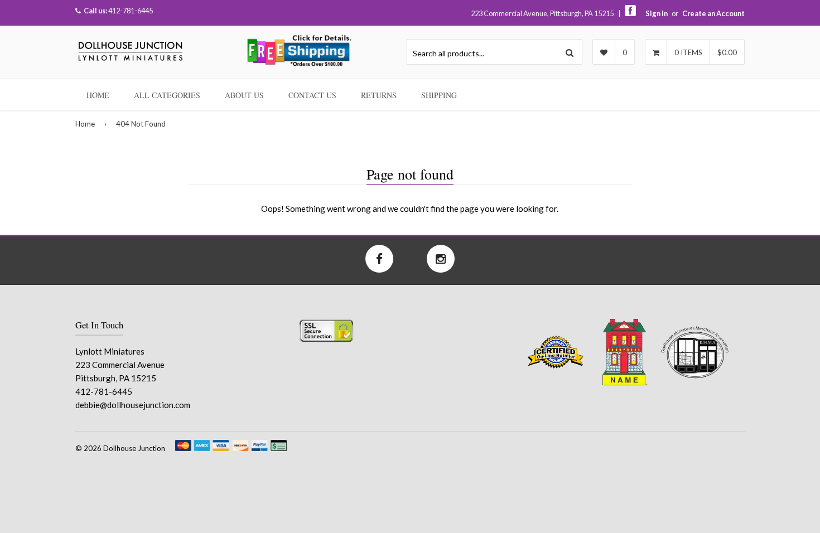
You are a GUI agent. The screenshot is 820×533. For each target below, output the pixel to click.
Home (97, 95)
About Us (244, 95)
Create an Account (713, 13)
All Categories (167, 95)
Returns (379, 95)
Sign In (656, 13)
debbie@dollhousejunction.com (132, 405)
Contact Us (312, 95)
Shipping (439, 95)
